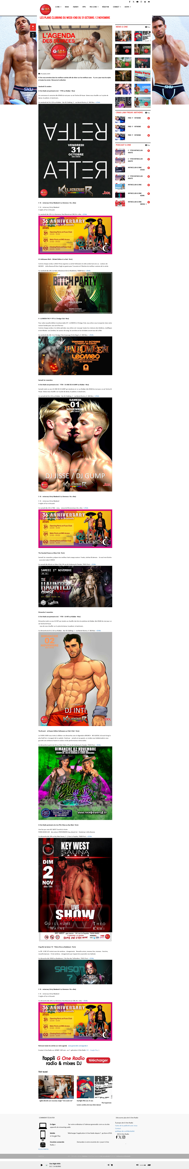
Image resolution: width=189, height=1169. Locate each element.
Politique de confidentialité (123, 1156)
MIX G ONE (93, 7)
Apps (84, 7)
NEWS (67, 7)
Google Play (94, 1050)
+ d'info (97, 102)
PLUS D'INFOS (43, 1149)
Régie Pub (105, 7)
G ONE (57, 7)
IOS (87, 1050)
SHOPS (127, 7)
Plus (148, 27)
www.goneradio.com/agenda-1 (78, 1046)
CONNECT (116, 7)
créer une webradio (105, 1156)
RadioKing (84, 1156)
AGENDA (75, 7)
